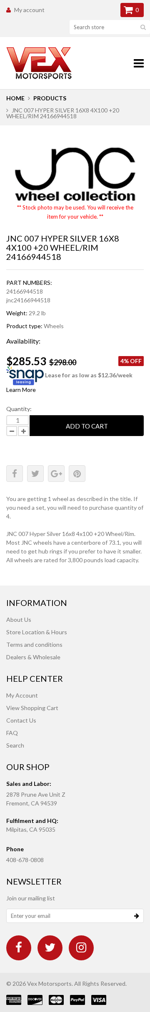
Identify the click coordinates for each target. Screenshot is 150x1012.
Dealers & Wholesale (33, 657)
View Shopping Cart (32, 707)
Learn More (21, 389)
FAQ (12, 732)
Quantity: (19, 408)
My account (29, 9)
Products (49, 98)
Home (15, 98)
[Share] (14, 473)
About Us (18, 619)
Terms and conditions (34, 644)
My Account (22, 695)
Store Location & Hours (36, 632)
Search (15, 745)
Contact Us (21, 720)
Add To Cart (87, 426)
